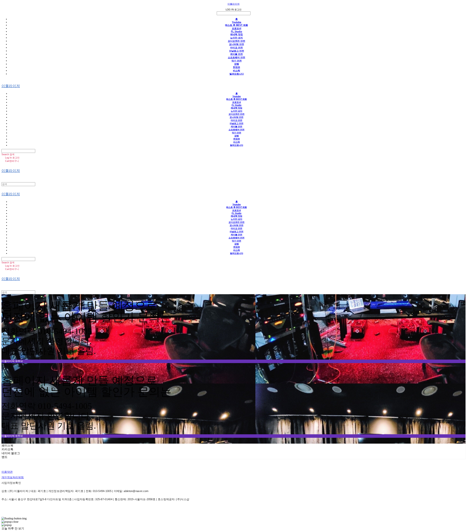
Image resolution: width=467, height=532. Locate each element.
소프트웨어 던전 (236, 57)
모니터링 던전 (236, 44)
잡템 (236, 64)
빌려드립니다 (236, 74)
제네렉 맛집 (236, 34)
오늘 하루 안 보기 (12, 528)
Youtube (236, 22)
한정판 (236, 67)
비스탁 (236, 70)
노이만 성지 (236, 37)
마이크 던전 (236, 47)
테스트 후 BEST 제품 (236, 25)
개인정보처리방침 (12, 477)
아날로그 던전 (236, 50)
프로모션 (236, 28)
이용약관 (7, 471)
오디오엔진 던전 (236, 41)
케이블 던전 (236, 54)
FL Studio (236, 31)
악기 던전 (236, 60)
